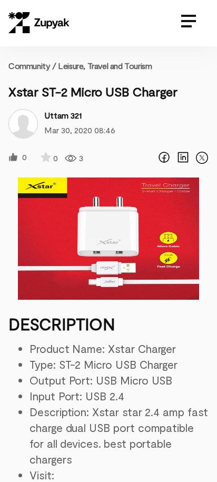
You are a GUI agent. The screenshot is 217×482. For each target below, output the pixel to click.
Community (32, 66)
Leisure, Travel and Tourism (105, 66)
